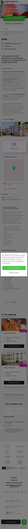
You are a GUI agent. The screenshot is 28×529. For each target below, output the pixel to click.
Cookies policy (6, 263)
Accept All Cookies (14, 268)
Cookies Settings (14, 272)
